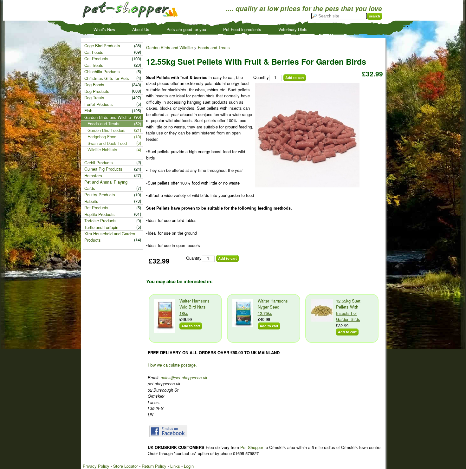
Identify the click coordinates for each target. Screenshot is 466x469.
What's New (104, 29)
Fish (88, 110)
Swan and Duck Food (107, 143)
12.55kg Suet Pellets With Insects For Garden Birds (348, 310)
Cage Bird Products (102, 45)
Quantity (261, 77)
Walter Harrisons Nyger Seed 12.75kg (273, 307)
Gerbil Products (98, 163)
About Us (140, 29)
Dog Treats (94, 97)
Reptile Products (99, 214)
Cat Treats (93, 65)
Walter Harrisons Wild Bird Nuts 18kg (194, 307)
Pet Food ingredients (242, 29)
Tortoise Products (100, 221)
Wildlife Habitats (102, 150)
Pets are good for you (186, 29)
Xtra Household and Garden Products (109, 237)
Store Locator (125, 466)
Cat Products (96, 58)
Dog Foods (94, 84)
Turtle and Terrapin (101, 227)
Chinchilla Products (102, 71)
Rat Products (96, 208)
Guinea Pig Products (103, 169)
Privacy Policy (96, 466)
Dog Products (96, 91)
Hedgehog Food (101, 137)
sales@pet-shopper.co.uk (184, 378)
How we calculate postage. (172, 365)
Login (189, 466)
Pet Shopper (251, 447)
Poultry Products (99, 195)
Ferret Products (98, 104)
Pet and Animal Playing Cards (105, 185)
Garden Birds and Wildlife (169, 47)
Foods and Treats (214, 47)
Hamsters (93, 176)
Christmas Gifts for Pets (106, 78)
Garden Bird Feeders (106, 130)
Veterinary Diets (292, 29)
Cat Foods (93, 52)
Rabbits (91, 201)
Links (175, 466)
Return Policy (154, 466)
